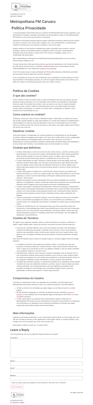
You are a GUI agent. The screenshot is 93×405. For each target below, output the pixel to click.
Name (12, 361)
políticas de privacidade (48, 68)
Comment (14, 337)
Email (12, 368)
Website (13, 375)
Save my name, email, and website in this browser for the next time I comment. (39, 382)
